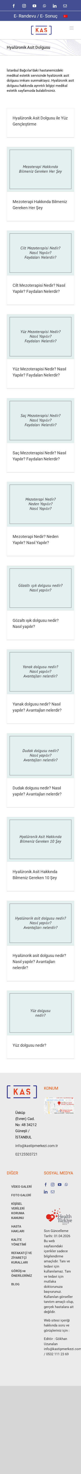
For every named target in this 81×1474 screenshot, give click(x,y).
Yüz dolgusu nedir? (29, 1045)
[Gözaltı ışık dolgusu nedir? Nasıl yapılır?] (40, 588)
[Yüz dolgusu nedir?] (40, 1013)
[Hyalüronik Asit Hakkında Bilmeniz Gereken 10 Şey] (40, 839)
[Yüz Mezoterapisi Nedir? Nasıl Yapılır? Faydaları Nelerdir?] (40, 336)
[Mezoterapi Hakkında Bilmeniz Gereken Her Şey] (40, 169)
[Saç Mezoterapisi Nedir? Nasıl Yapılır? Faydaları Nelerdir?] (40, 420)
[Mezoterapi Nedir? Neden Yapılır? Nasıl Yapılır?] (40, 504)
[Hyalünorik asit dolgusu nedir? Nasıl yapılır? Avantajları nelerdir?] (40, 923)
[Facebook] (45, 1184)
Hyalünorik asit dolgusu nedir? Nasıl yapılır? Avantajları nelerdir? (39, 961)
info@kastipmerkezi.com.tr (26, 1146)
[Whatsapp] (66, 1184)
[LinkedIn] (45, 1192)
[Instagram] (52, 1184)
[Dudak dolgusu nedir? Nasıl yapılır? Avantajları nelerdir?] (40, 755)
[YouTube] (59, 1184)
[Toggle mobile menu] (72, 28)
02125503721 (26, 1154)
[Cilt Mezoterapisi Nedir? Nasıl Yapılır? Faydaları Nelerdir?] (40, 253)
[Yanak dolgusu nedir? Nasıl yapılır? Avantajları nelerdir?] (40, 672)
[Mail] (52, 1192)
